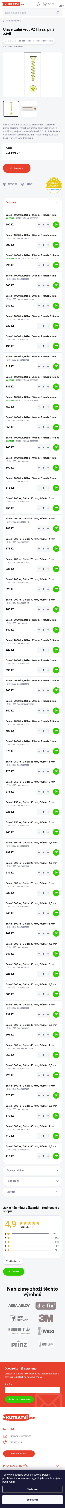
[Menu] (61, 4)
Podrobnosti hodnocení (43, 41)
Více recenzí (13, 1271)
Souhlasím (32, 1499)
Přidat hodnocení (13, 1261)
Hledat (58, 13)
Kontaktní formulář (19, 1454)
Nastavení (32, 1489)
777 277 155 (15, 1442)
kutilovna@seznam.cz (20, 1436)
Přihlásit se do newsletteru (19, 1399)
